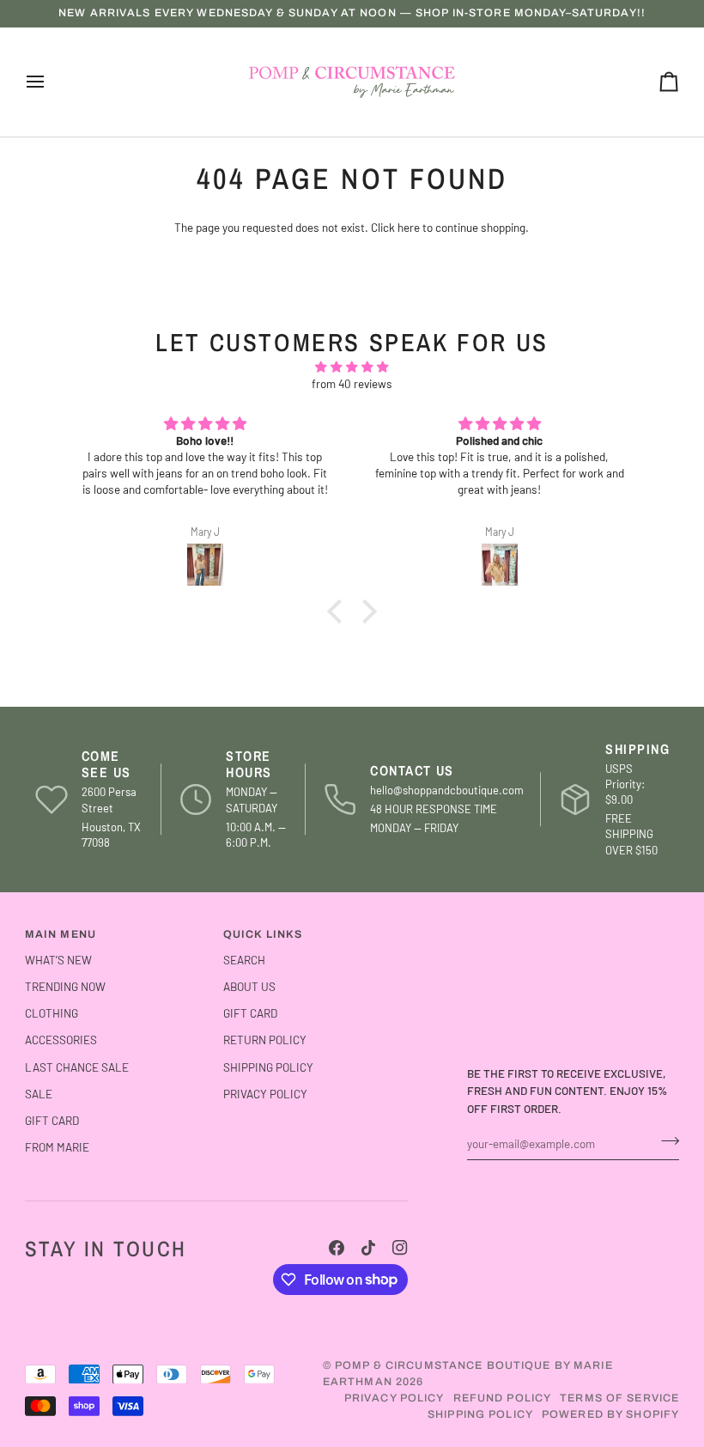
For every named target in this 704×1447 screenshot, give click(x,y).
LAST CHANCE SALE (77, 1067)
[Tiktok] (368, 1247)
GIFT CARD (52, 1120)
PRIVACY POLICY (265, 1093)
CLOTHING (51, 1013)
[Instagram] (400, 1247)
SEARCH (244, 959)
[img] (352, 366)
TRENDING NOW (65, 986)
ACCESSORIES (61, 1039)
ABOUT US (249, 986)
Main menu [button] (60, 934)
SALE (38, 1093)
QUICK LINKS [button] (262, 934)
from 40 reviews (352, 383)
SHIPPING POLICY (268, 1067)
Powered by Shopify (610, 1414)
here (409, 227)
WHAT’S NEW (58, 959)
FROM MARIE (57, 1147)
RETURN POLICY (264, 1039)
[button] (339, 611)
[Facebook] (336, 1247)
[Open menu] (50, 82)
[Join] (665, 1141)
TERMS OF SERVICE (619, 1398)
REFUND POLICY (502, 1398)
